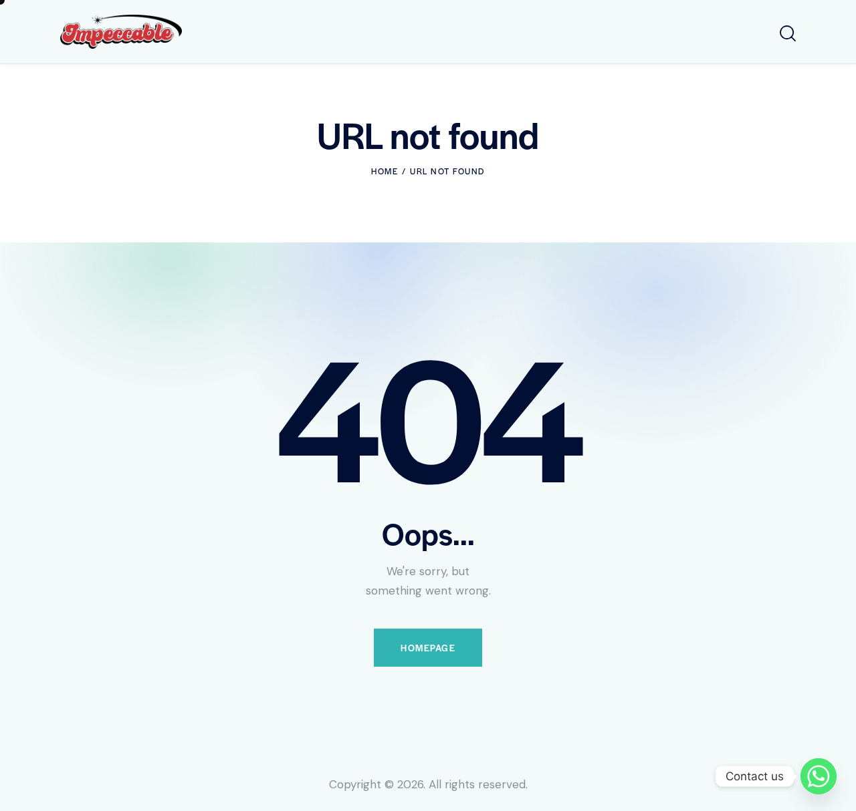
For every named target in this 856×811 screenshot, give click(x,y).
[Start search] (787, 34)
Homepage (428, 647)
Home (384, 171)
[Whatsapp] (818, 776)
